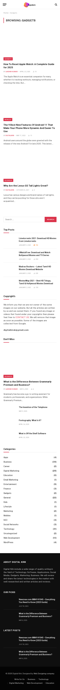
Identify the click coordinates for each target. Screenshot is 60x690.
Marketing (8, 511)
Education (8, 475)
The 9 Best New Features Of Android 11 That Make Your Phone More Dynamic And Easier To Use (29, 128)
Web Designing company (44, 674)
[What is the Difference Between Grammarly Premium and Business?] (30, 362)
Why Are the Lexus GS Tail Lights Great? (25, 185)
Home (5, 13)
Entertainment (10, 484)
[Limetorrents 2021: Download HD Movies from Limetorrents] (9, 241)
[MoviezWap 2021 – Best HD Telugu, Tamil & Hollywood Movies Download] (9, 284)
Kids (5, 502)
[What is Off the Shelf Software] (9, 436)
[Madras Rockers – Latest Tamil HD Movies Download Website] (9, 270)
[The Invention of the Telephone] (9, 410)
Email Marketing (10, 480)
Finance (7, 489)
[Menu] (4, 4)
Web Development (11, 538)
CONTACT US (22, 317)
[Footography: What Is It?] (9, 423)
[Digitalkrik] (30, 4)
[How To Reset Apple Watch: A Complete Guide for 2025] (30, 44)
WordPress (8, 542)
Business (8, 180)
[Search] (55, 4)
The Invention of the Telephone (33, 407)
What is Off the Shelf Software (32, 433)
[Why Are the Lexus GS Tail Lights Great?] (30, 166)
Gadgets (8, 59)
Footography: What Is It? (30, 420)
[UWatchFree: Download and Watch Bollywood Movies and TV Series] (9, 255)
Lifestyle (7, 506)
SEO (5, 520)
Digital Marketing (11, 471)
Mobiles (8, 119)
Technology (8, 529)
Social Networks (10, 524)
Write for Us (19, 679)
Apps (5, 457)
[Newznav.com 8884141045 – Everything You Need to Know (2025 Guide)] (9, 602)
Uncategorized (10, 533)
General (7, 498)
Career (6, 466)
